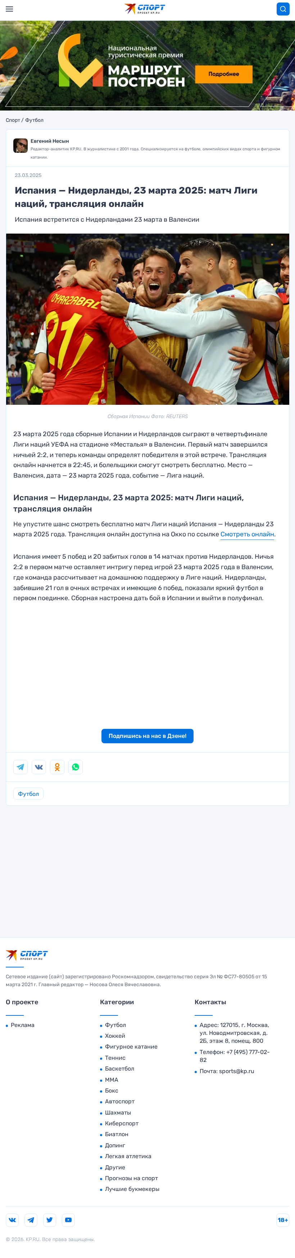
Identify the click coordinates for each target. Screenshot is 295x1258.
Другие (115, 1167)
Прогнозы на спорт (131, 1178)
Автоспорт (120, 1101)
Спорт (13, 120)
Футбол (34, 120)
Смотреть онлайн (247, 534)
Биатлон (116, 1134)
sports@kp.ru (236, 1071)
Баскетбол (119, 1068)
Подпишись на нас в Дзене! (147, 735)
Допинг (115, 1145)
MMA (111, 1079)
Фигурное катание (131, 1046)
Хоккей (115, 1035)
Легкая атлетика (128, 1156)
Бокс (111, 1090)
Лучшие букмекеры (132, 1189)
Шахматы (118, 1112)
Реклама (23, 1025)
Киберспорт (122, 1123)
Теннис (115, 1057)
